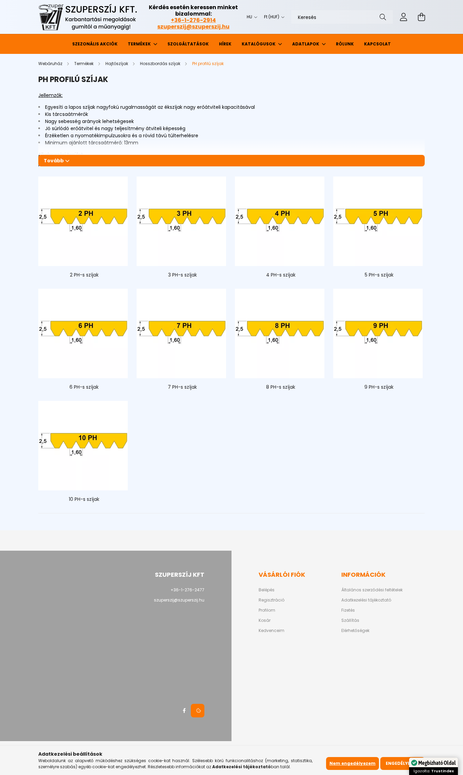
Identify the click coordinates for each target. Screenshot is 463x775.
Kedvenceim (271, 630)
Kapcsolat (377, 44)
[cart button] (421, 17)
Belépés (267, 590)
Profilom (267, 610)
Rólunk (345, 44)
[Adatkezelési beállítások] (197, 710)
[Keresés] (383, 17)
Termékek (140, 44)
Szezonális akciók (95, 44)
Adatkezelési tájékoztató (366, 600)
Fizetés (348, 610)
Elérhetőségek (355, 630)
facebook (184, 710)
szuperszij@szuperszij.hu (193, 26)
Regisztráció (271, 600)
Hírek (225, 44)
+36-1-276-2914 (193, 20)
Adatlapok (306, 44)
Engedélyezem (402, 763)
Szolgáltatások (188, 44)
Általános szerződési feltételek (372, 590)
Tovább (54, 160)
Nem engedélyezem (352, 763)
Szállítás (350, 620)
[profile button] (403, 17)
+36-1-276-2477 (187, 590)
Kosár (264, 620)
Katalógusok (259, 44)
